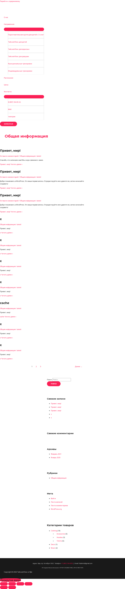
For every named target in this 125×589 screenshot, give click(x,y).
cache (4, 303)
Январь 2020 (55, 457)
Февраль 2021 (56, 454)
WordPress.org (56, 509)
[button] (8, 124)
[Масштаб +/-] (4, 583)
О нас (6, 17)
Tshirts (59, 541)
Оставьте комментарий (9, 156)
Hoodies (60, 537)
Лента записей (56, 502)
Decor (53, 544)
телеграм (11, 117)
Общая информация (27, 156)
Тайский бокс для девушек (18, 56)
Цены (6, 85)
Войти (53, 498)
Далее (78, 366)
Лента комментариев (59, 505)
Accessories (61, 534)
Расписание (8, 78)
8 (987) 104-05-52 (14, 102)
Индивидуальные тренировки (20, 71)
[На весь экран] (12, 583)
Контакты (8, 92)
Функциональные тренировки (20, 64)
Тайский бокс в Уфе (11, 4)
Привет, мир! (10, 150)
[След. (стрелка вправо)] (12, 587)
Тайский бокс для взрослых (18, 49)
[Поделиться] (20, 583)
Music (53, 548)
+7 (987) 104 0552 (67, 563)
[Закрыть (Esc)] (28, 583)
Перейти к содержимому (10, 1)
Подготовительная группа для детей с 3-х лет (26, 35)
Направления (9, 24)
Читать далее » (11, 164)
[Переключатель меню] (24, 29)
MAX (9, 109)
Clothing (54, 531)
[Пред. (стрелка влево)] (4, 587)
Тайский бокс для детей (17, 42)
